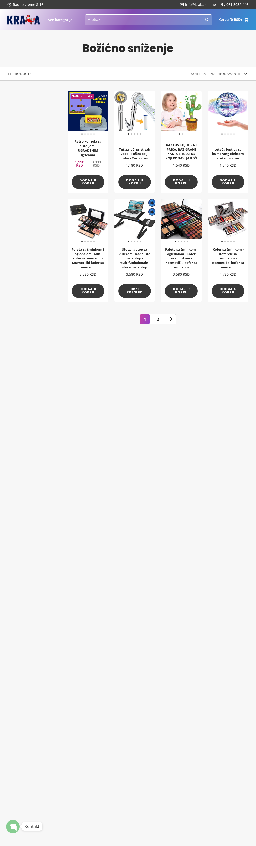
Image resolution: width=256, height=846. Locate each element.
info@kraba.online (200, 4)
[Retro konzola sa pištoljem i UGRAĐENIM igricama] (72, 113)
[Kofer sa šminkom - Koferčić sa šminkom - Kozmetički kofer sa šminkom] (212, 221)
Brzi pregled (135, 290)
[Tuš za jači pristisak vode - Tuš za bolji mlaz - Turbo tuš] (118, 113)
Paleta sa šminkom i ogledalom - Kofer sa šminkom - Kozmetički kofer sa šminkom (181, 250)
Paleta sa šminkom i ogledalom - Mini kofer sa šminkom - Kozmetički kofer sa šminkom (88, 250)
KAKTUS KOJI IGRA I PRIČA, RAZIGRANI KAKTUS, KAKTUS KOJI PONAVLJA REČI (181, 142)
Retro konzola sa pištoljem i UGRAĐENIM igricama (88, 142)
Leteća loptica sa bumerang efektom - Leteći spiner (228, 142)
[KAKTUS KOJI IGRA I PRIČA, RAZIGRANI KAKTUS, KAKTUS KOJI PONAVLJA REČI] (171, 113)
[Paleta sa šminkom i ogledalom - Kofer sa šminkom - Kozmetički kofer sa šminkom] (165, 221)
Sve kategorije (60, 19)
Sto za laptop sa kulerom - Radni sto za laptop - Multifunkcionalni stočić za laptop (134, 250)
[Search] (207, 20)
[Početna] (24, 20)
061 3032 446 (237, 4)
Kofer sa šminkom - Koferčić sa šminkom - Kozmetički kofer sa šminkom (228, 250)
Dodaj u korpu (88, 182)
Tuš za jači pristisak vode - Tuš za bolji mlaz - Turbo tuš (134, 142)
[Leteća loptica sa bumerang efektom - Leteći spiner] (212, 113)
